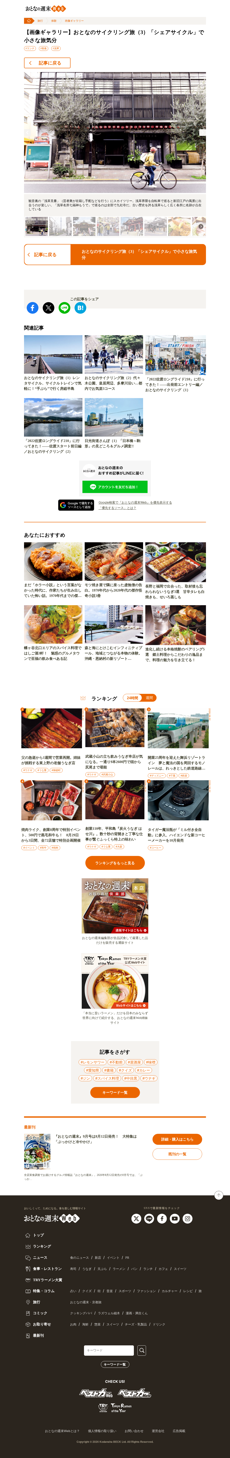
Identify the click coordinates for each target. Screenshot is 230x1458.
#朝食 (43, 48)
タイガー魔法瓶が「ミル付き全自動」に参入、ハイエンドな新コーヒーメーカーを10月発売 (176, 835)
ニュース (39, 1257)
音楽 (109, 1291)
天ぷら (102, 1269)
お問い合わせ (134, 1431)
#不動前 (116, 1062)
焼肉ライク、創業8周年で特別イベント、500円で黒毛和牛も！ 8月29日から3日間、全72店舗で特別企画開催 (51, 835)
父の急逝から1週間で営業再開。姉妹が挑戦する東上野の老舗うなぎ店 (51, 760)
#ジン (85, 1078)
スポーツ (125, 1291)
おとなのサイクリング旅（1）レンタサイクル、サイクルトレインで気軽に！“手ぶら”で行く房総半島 (53, 383)
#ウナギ (27, 770)
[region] (115, 154)
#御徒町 (56, 770)
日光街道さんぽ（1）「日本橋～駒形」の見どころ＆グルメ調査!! (112, 443)
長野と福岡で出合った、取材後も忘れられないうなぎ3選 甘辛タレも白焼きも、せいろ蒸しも (175, 591)
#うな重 (42, 770)
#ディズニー (157, 775)
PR (127, 1257)
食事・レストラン (47, 1269)
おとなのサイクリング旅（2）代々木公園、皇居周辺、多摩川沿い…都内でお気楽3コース (113, 383)
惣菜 (97, 1324)
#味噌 (150, 1062)
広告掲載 (179, 1431)
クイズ (87, 1291)
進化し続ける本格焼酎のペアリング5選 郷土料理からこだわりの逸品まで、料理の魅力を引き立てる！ (175, 654)
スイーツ (180, 1269)
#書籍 (109, 1070)
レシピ (188, 1291)
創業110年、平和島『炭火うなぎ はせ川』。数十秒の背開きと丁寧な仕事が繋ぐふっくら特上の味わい (114, 834)
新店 (98, 1257)
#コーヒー (155, 847)
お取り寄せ (41, 1324)
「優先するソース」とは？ (117, 508)
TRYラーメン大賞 (47, 1280)
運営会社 (158, 1431)
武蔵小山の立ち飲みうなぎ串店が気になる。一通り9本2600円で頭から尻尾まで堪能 (114, 762)
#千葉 (172, 775)
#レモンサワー (92, 1062)
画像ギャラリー (74, 20)
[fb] (162, 1218)
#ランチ (30, 48)
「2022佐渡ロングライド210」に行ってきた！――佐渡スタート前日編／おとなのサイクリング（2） (53, 446)
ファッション (146, 1291)
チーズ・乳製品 (136, 1324)
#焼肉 (55, 847)
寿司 (73, 1269)
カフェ (163, 1269)
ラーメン (119, 1269)
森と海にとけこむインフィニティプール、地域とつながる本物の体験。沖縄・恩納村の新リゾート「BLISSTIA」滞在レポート (113, 653)
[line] (149, 1218)
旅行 (40, 20)
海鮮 (85, 1324)
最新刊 (38, 1335)
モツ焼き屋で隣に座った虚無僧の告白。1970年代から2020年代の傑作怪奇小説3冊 (113, 590)
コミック (39, 1313)
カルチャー (169, 1291)
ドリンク (159, 1324)
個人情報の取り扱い (102, 1431)
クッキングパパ (81, 1313)
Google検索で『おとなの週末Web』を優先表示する (135, 502)
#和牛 (43, 847)
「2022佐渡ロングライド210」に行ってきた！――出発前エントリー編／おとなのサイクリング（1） (175, 384)
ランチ (148, 1269)
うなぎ (87, 1269)
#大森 (119, 846)
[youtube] (175, 1218)
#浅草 (56, 48)
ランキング (41, 1246)
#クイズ (125, 1070)
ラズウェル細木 (109, 1313)
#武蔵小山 (107, 774)
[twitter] (136, 1218)
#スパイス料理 (107, 1078)
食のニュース (79, 1257)
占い (73, 1291)
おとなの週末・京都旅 (86, 1302)
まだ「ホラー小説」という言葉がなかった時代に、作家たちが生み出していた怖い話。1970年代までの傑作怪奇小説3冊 (53, 590)
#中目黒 (130, 1078)
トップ (38, 1235)
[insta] (187, 1218)
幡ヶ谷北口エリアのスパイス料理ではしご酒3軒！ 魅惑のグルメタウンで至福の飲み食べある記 (53, 653)
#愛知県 (92, 1070)
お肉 (73, 1324)
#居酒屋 (134, 1062)
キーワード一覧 (115, 1364)
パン (134, 1269)
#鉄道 (184, 775)
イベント (113, 1257)
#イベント (29, 847)
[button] (27, 132)
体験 (54, 20)
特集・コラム (43, 1291)
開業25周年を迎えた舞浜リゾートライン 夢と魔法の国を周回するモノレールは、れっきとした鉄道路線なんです (176, 763)
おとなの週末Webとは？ (62, 1431)
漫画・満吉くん (137, 1313)
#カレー (143, 1070)
